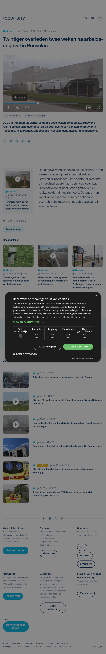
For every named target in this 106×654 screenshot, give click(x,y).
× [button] (96, 295)
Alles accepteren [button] (78, 346)
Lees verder (79, 317)
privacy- (53, 317)
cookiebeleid (67, 317)
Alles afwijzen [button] (47, 346)
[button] (53, 322)
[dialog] (53, 327)
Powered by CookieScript (82, 359)
